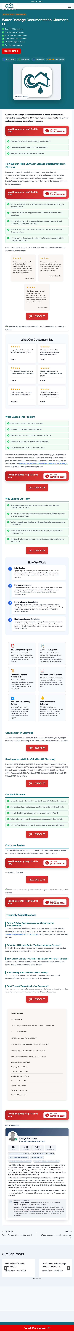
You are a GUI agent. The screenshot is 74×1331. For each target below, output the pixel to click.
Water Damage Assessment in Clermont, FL (21, 934)
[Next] (68, 1268)
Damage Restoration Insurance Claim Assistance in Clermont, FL (43, 464)
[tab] (33, 1278)
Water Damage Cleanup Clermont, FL (18, 1233)
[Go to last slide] (5, 1268)
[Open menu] (69, 7)
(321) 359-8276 (37, 2)
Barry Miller (11, 1271)
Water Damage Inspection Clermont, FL (56, 1234)
